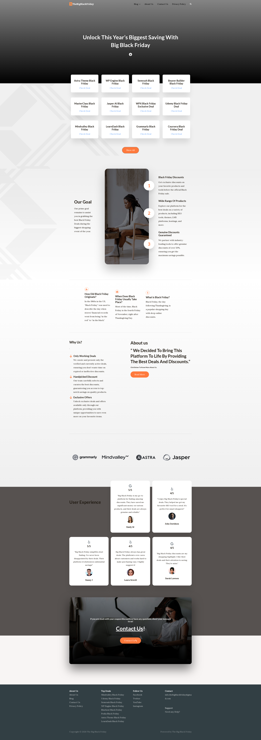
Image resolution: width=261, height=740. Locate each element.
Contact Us (162, 4)
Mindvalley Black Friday (112, 694)
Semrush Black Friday (111, 702)
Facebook (137, 694)
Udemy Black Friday (110, 698)
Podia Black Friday (110, 713)
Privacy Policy (179, 4)
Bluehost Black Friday (111, 710)
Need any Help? (172, 711)
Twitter (136, 698)
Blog (136, 4)
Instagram (138, 706)
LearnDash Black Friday (112, 721)
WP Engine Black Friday (112, 706)
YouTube (137, 702)
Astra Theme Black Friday (113, 717)
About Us (148, 4)
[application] (139, 4)
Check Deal (84, 88)
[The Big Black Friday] (82, 4)
